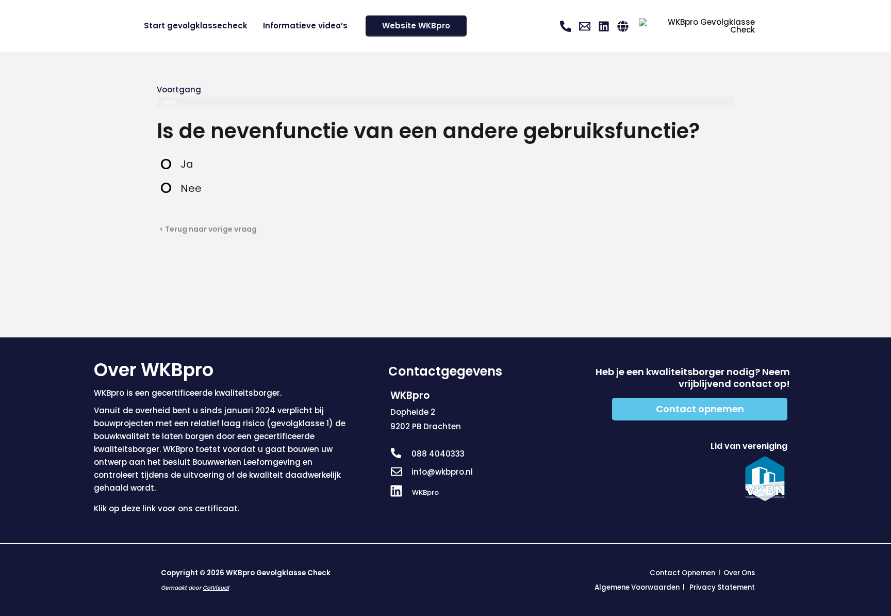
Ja (186, 164)
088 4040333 (438, 453)
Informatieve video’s (305, 25)
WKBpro (425, 492)
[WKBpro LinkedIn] (603, 26)
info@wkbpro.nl (442, 471)
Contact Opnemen (682, 573)
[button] (416, 26)
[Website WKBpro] (623, 26)
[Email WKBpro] (584, 26)
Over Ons (739, 573)
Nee (191, 188)
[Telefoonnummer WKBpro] (565, 26)
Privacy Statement (722, 587)
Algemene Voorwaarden (637, 587)
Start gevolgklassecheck (196, 25)
